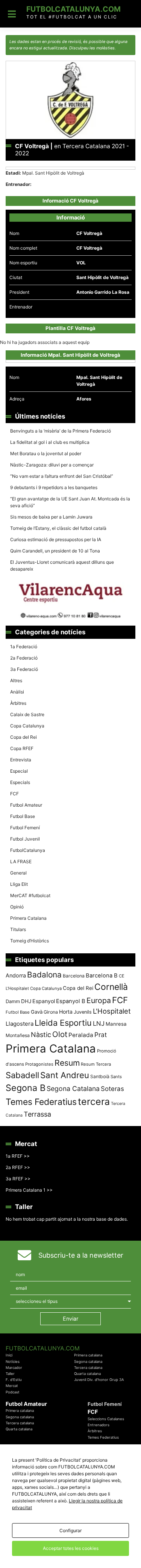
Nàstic (41, 1035)
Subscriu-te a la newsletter (80, 1255)
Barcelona (74, 976)
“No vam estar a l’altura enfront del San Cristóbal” (61, 476)
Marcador (14, 1367)
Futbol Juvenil (25, 839)
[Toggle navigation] (12, 14)
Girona (51, 1012)
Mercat (12, 1386)
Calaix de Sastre (27, 714)
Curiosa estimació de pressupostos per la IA (55, 539)
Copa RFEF (21, 748)
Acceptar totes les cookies (71, 1548)
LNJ (99, 1023)
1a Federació (23, 646)
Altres (16, 680)
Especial (19, 771)
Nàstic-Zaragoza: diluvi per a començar (52, 465)
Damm (13, 1001)
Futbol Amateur (26, 805)
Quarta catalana (87, 1374)
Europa (98, 1000)
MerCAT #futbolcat (30, 895)
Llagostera (19, 1023)
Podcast (13, 1392)
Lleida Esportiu (63, 1023)
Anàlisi (17, 692)
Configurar (70, 1530)
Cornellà (111, 987)
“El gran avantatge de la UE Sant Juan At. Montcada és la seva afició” (70, 502)
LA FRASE (21, 861)
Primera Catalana (28, 918)
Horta (66, 1011)
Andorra (16, 975)
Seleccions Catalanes (106, 1419)
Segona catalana (88, 1361)
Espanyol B (70, 1001)
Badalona (44, 974)
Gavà (36, 1012)
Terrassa (37, 1114)
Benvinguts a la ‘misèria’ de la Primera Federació (60, 431)
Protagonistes (39, 1064)
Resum (67, 1063)
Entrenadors (98, 1425)
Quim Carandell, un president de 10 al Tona (55, 551)
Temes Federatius (41, 1102)
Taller (10, 1374)
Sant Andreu (64, 1075)
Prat (100, 1035)
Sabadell (22, 1075)
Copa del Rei (23, 737)
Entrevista (20, 760)
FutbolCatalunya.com (73, 9)
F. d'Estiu (14, 1380)
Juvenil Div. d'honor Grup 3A (99, 1380)
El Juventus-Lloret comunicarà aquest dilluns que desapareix (62, 565)
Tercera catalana (88, 1367)
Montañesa (18, 1035)
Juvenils (83, 1012)
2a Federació (24, 658)
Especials (20, 782)
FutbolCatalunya (27, 850)
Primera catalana (88, 1355)
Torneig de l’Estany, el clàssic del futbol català (58, 528)
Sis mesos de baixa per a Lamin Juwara (51, 517)
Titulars (18, 929)
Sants (116, 1076)
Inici (9, 1355)
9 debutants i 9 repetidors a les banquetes (53, 487)
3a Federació (24, 669)
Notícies (13, 1361)
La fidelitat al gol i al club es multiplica (49, 442)
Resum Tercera (96, 1064)
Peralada (80, 1035)
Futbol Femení (25, 827)
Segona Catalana (73, 1088)
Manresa (116, 1024)
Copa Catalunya (27, 726)
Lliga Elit (19, 884)
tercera (94, 1101)
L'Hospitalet (112, 1011)
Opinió (17, 907)
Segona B (25, 1087)
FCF (14, 793)
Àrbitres (18, 703)
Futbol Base (22, 816)
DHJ (26, 1001)
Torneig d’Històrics (29, 941)
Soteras (112, 1088)
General (18, 873)
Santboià (99, 1076)
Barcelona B (102, 975)
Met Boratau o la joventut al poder (45, 453)
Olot (59, 1034)
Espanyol (43, 1001)
